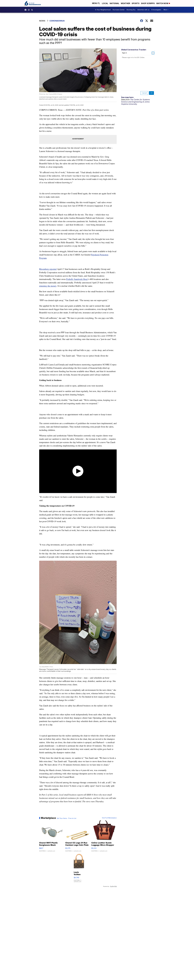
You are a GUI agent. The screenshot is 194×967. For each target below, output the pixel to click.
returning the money (47, 285)
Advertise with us (143, 10)
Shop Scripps (148, 3)
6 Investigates (156, 10)
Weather (125, 3)
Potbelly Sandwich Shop (77, 279)
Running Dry (131, 10)
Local (105, 3)
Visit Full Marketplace (109, 818)
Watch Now (162, 3)
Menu (95, 3)
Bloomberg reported (48, 269)
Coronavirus (57, 21)
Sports (135, 3)
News (42, 21)
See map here (127, 97)
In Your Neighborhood (103, 10)
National (114, 3)
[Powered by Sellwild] (113, 886)
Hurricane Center (119, 10)
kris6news (29, 10)
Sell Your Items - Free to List (66, 818)
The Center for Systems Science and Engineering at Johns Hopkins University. (135, 101)
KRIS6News (26, 10)
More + (166, 10)
